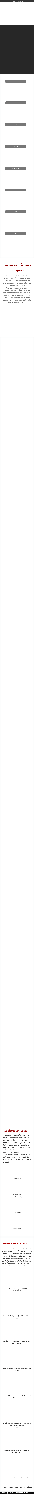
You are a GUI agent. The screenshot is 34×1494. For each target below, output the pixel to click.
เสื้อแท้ (29, 1487)
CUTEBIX (16, 1487)
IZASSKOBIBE (7, 1487)
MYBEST (23, 1487)
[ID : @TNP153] (32, 757)
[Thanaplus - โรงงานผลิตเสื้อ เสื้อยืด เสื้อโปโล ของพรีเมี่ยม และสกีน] (18, 6)
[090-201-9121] (32, 753)
